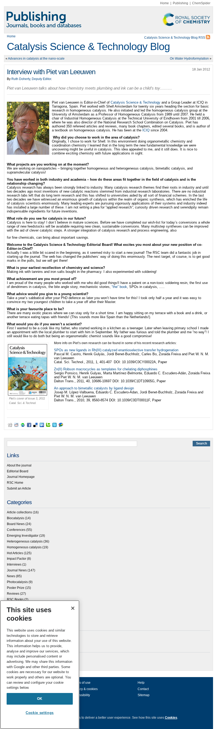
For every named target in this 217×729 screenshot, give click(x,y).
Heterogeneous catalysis (25, 541)
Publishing (180, 3)
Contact (143, 689)
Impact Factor (16, 559)
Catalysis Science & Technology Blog (88, 46)
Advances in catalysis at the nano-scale (36, 58)
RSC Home (15, 482)
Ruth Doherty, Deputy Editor (31, 79)
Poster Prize (15, 588)
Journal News (17, 570)
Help (141, 682)
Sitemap (144, 695)
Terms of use (81, 682)
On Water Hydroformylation (189, 58)
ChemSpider (201, 3)
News (11, 576)
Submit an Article (19, 488)
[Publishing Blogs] (108, 20)
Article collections (19, 512)
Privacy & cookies (85, 689)
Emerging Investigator (22, 535)
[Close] (73, 608)
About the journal (19, 465)
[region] (39, 664)
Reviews (13, 593)
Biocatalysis (15, 518)
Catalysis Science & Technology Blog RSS (175, 37)
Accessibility (81, 695)
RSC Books (15, 599)
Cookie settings (40, 713)
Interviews (14, 564)
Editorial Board (17, 471)
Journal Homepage (21, 477)
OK (39, 699)
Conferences (16, 530)
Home (164, 3)
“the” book (119, 287)
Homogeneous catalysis (24, 547)
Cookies (171, 717)
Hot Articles (15, 553)
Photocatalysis (17, 582)
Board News (16, 524)
